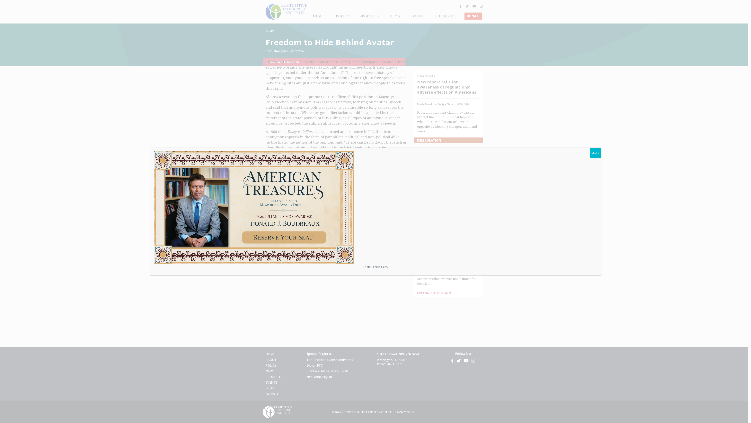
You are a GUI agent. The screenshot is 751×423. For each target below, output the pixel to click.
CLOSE (595, 152)
